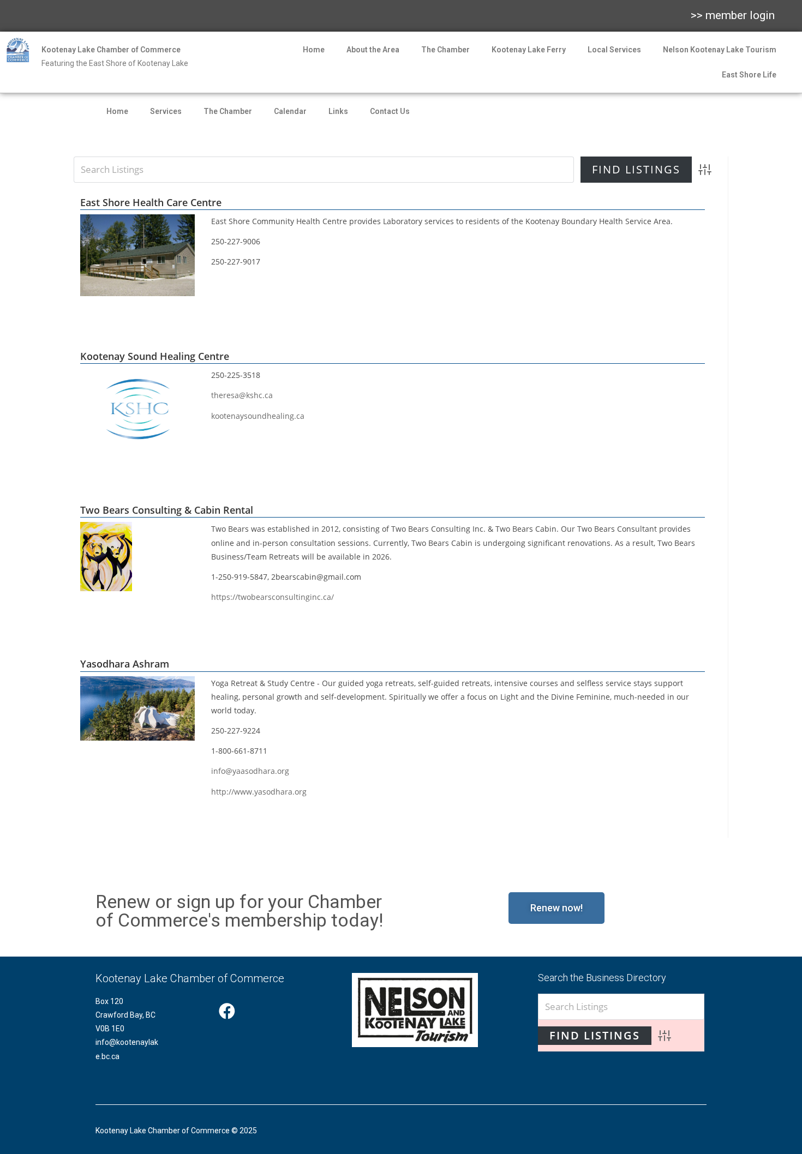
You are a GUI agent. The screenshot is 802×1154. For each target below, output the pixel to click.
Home (314, 49)
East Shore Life (749, 74)
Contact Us (390, 111)
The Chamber (445, 49)
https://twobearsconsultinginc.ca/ (272, 597)
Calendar (290, 111)
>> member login (733, 15)
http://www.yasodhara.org (259, 791)
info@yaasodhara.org (250, 771)
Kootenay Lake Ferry (529, 49)
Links (338, 111)
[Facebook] (227, 1011)
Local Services (614, 49)
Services (166, 111)
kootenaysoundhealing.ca (257, 416)
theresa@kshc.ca (242, 395)
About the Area (372, 49)
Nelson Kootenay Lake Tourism (719, 49)
